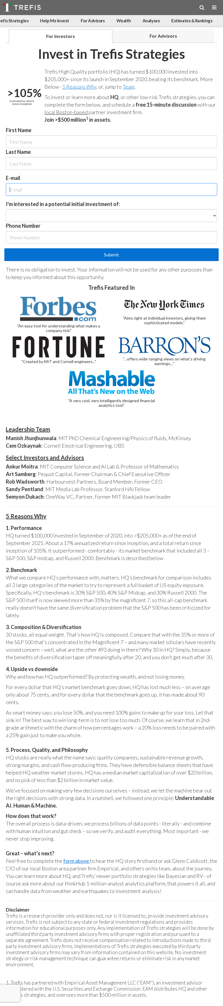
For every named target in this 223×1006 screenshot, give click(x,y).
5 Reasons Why (79, 86)
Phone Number (23, 226)
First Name (18, 130)
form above (76, 861)
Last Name (18, 152)
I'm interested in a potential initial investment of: (63, 204)
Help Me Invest (54, 20)
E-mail (13, 178)
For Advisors (93, 20)
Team (128, 86)
